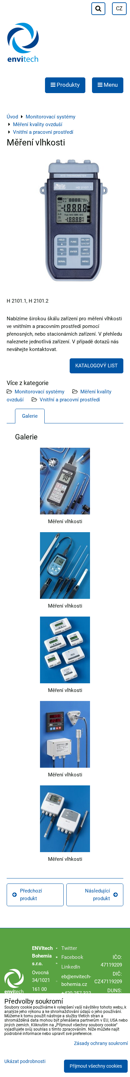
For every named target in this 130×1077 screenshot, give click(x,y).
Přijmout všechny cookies (96, 1066)
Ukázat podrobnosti (24, 1061)
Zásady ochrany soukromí (101, 1043)
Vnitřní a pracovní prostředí (70, 400)
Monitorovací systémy (39, 392)
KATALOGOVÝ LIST (96, 366)
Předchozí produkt (31, 895)
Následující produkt (97, 895)
